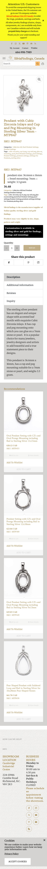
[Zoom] (39, 79)
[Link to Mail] (31, 43)
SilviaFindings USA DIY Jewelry (20, 16)
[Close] (44, 840)
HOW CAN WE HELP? (12, 739)
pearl (13, 154)
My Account (14, 48)
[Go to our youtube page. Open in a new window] (36, 815)
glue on (39, 151)
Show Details (34, 455)
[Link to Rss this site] (35, 43)
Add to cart (14, 455)
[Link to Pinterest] (27, 43)
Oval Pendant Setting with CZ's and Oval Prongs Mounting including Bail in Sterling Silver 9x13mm (23, 605)
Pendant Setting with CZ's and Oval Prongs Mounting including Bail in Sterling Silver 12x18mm (23, 521)
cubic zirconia (14, 151)
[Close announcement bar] (43, 20)
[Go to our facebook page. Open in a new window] (29, 808)
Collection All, (18, 147)
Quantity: (8, 243)
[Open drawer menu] (4, 58)
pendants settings (23, 156)
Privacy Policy (12, 854)
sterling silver (16, 158)
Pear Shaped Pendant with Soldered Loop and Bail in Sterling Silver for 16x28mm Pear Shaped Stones (23, 688)
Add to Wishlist (14, 462)
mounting (7, 154)
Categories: (8, 147)
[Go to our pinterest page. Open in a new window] (29, 822)
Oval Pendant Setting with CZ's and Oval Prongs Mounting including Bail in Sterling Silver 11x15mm (23, 438)
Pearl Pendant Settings (24, 154)
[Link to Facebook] (12, 43)
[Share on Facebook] (9, 262)
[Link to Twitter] (20, 43)
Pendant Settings (10, 149)
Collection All (17, 190)
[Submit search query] (37, 64)
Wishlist (34, 48)
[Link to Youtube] (23, 43)
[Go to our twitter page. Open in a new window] (29, 815)
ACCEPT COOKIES (17, 861)
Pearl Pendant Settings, (31, 147)
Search (6, 63)
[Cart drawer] (43, 63)
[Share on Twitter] (19, 262)
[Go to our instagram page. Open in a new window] (36, 808)
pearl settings (37, 154)
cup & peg (23, 151)
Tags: (6, 151)
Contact (25, 48)
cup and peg (31, 151)
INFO (5, 749)
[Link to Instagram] (16, 43)
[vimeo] (28, 262)
